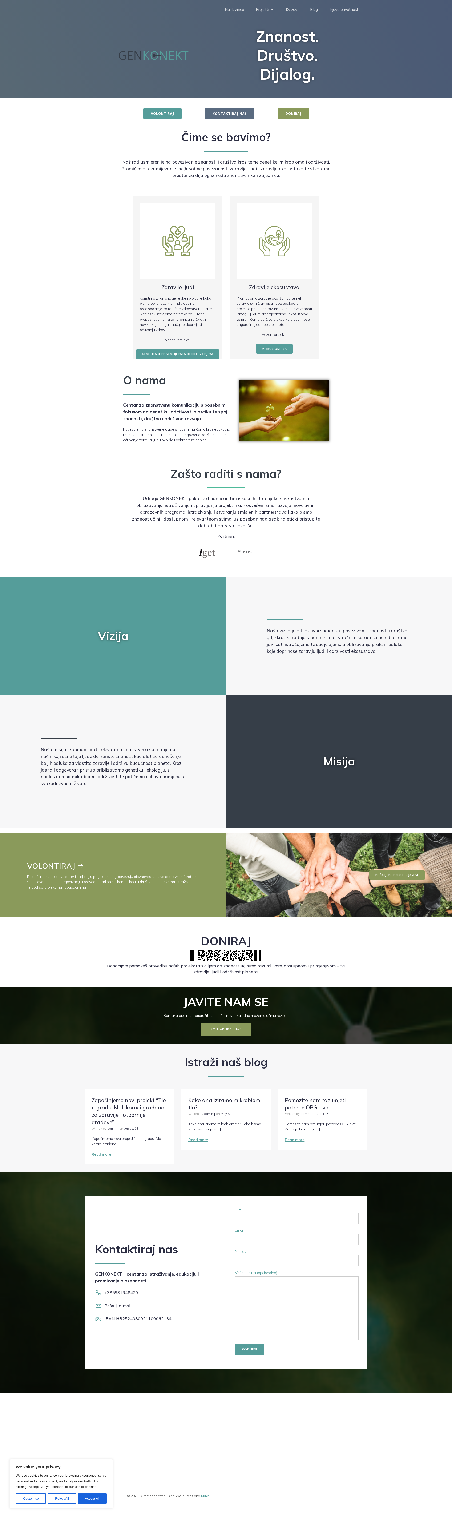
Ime (238, 1209)
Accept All (92, 1498)
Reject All (62, 1498)
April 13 (322, 1114)
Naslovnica (234, 9)
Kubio (205, 1496)
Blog (314, 9)
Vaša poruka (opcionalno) (256, 1272)
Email (239, 1230)
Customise (31, 1498)
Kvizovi (292, 9)
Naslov (240, 1251)
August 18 (131, 1128)
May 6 (225, 1114)
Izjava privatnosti (344, 9)
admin (111, 1128)
